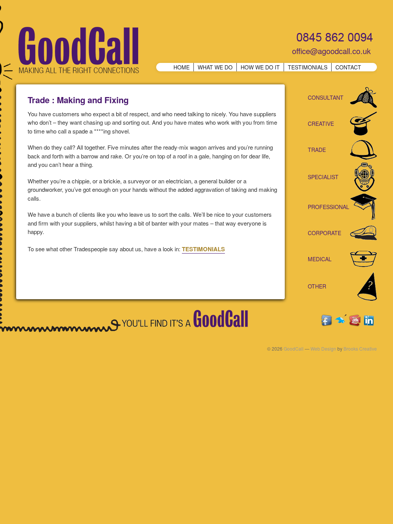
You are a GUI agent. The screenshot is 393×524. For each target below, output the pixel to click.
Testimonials (307, 67)
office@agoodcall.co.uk (331, 50)
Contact (348, 67)
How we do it (260, 67)
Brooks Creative (360, 348)
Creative (321, 123)
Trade (317, 149)
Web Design (323, 348)
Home (181, 67)
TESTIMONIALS (203, 249)
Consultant (325, 97)
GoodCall (294, 348)
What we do (215, 67)
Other (317, 286)
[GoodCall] (77, 51)
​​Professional (328, 207)
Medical (320, 259)
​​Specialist (323, 177)
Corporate (324, 233)
